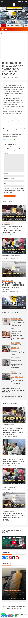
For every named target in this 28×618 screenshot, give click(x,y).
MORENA (19, 331)
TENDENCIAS (20, 320)
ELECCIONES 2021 (14, 320)
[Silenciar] (21, 308)
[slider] (13, 307)
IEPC (14, 256)
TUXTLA (18, 333)
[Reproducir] (4, 308)
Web (5, 183)
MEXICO (12, 376)
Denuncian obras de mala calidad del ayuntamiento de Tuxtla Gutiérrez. (17, 365)
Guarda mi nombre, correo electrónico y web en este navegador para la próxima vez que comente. (14, 190)
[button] (14, 303)
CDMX (20, 370)
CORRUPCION (17, 255)
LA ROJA (19, 375)
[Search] (26, 29)
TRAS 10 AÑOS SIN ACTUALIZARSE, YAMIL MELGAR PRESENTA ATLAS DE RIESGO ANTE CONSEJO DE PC (13, 461)
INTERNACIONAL (13, 590)
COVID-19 (6, 590)
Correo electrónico (9, 178)
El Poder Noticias (7, 77)
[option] (14, 585)
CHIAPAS (12, 222)
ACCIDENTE (13, 370)
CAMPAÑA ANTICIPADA (6, 222)
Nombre (6, 173)
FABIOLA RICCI (14, 279)
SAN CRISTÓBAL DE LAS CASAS (7, 280)
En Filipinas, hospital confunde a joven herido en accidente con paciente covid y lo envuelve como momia (14, 594)
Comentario (6, 153)
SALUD (19, 590)
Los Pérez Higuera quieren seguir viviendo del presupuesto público (17, 324)
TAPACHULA (5, 457)
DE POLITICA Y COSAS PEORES (7, 224)
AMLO (17, 370)
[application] (14, 302)
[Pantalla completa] (24, 308)
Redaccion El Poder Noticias (18, 598)
